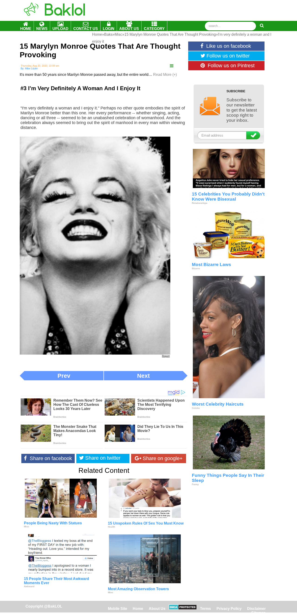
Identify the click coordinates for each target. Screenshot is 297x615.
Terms (205, 609)
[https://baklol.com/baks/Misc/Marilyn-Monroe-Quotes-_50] (171, 66)
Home (138, 609)
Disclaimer (256, 609)
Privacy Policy (229, 609)
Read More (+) (165, 75)
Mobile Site (117, 609)
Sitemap (258, 613)
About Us (157, 609)
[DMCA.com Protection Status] (183, 609)
